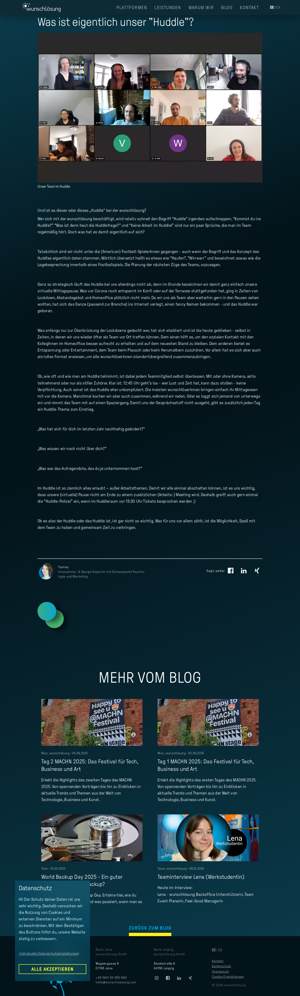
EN (278, 7)
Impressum (220, 971)
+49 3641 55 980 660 (111, 977)
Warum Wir (201, 7)
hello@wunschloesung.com (116, 982)
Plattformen (131, 7)
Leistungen (167, 7)
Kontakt (249, 7)
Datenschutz (221, 966)
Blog (226, 7)
